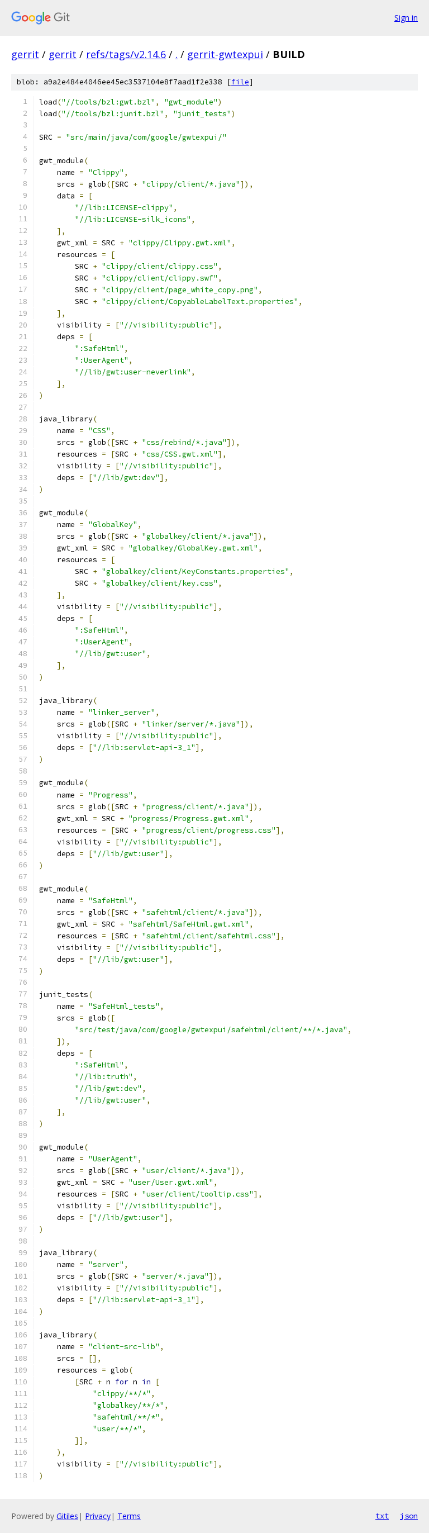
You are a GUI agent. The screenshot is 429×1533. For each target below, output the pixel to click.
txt (382, 1516)
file (240, 82)
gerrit (25, 54)
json (409, 1516)
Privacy (98, 1516)
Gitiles (67, 1516)
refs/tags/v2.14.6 (126, 54)
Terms (129, 1516)
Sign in (406, 17)
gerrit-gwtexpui (225, 54)
